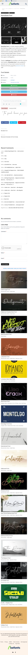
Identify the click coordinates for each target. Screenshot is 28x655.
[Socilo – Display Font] (14, 593)
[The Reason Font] (14, 548)
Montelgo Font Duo (6, 424)
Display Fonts (4, 403)
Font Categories (9, 8)
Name (3, 252)
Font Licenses (16, 642)
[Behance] (13, 652)
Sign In (2, 0)
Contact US (11, 643)
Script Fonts (16, 8)
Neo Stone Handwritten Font (9, 513)
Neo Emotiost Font (6, 334)
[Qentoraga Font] (14, 279)
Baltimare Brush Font (7, 535)
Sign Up (8, 0)
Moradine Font (4, 130)
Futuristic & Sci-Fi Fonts (12, 403)
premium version (20, 65)
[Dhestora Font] (14, 481)
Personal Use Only (15, 82)
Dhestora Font (5, 491)
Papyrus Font (7, 193)
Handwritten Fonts (5, 12)
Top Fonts (17, 643)
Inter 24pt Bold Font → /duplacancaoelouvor (14, 175)
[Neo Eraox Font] (14, 391)
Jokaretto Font (5, 356)
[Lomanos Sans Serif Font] (14, 369)
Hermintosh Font (5, 446)
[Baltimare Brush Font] (14, 525)
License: (4, 82)
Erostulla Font (5, 580)
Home (3, 8)
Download (14, 85)
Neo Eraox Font (5, 401)
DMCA (10, 642)
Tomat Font (6, 199)
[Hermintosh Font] (14, 436)
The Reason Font (5, 558)
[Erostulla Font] (14, 570)
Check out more (14, 88)
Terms (1, 642)
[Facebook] (15, 652)
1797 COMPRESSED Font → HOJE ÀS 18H (12, 167)
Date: (3, 75)
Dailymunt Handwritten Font (9, 312)
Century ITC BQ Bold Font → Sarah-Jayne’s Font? (14, 204)
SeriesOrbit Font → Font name (11, 164)
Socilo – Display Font (7, 602)
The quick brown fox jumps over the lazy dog (14, 113)
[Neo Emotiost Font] (14, 324)
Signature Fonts (18, 358)
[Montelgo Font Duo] (14, 414)
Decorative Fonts (4, 604)
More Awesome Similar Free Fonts (14, 268)
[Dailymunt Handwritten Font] (14, 302)
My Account (14, 0)
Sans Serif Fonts (11, 381)
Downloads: (5, 77)
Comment (4, 231)
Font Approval (24, 642)
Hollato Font (4, 625)
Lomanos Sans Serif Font (8, 379)
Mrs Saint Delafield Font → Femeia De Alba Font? (15, 202)
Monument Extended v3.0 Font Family (9, 137)
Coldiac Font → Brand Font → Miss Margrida (14, 187)
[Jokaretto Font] (14, 346)
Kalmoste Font (5, 468)
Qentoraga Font (5, 289)
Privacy (6, 642)
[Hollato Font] (14, 615)
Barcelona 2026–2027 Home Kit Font (16, 207)
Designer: (4, 80)
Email (2, 258)
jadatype (13, 80)
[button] (26, 4)
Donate (15, 95)
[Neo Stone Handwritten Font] (14, 503)
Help (5, 155)
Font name (7, 161)
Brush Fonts (3, 336)
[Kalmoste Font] (14, 458)
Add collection (14, 91)
